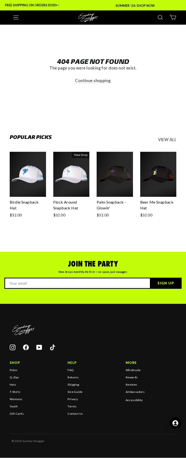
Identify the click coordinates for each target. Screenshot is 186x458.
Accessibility (134, 400)
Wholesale (133, 370)
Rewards (132, 377)
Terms (72, 406)
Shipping (73, 384)
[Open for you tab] (175, 423)
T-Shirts (15, 392)
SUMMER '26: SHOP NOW (135, 6)
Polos (13, 370)
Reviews (131, 384)
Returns (73, 377)
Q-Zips (14, 377)
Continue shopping (93, 80)
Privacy (73, 399)
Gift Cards (17, 413)
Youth (14, 406)
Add (19, 191)
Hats (13, 384)
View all (167, 139)
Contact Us (75, 413)
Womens (16, 399)
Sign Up (165, 283)
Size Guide (75, 392)
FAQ (71, 370)
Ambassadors (135, 392)
